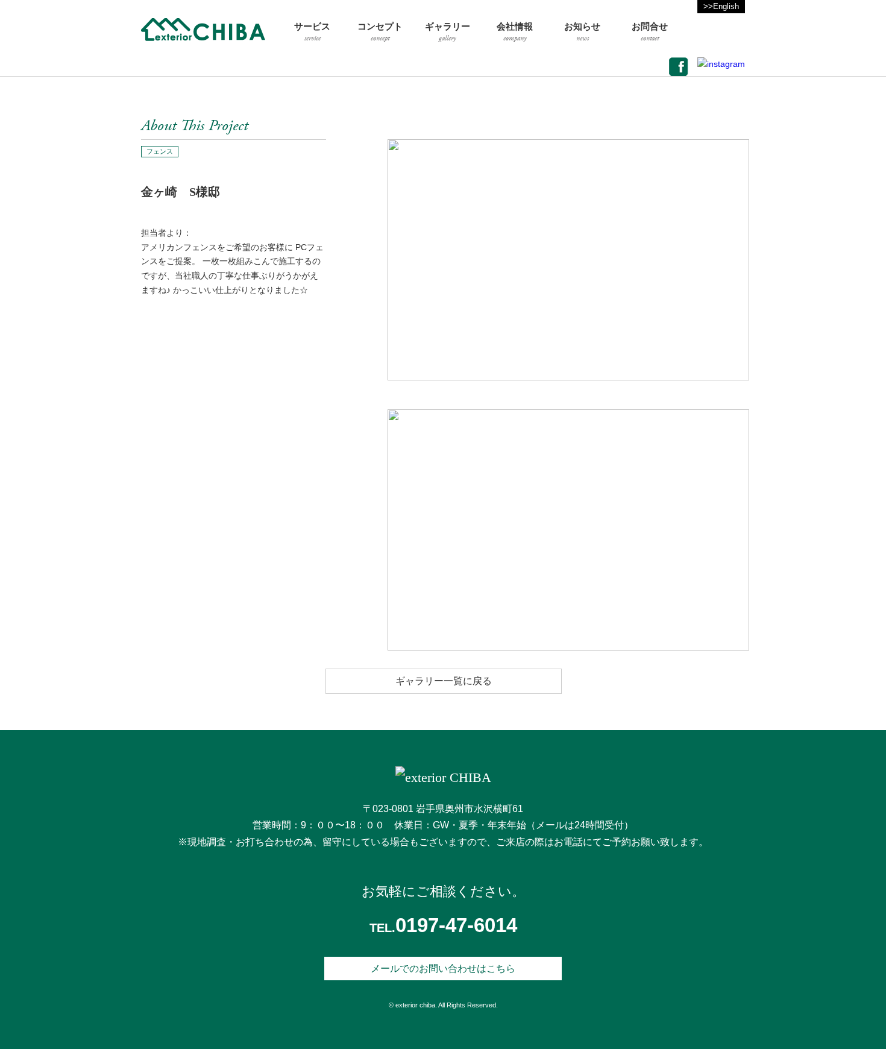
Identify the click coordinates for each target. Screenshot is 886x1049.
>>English (721, 6)
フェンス (159, 151)
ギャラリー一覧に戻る (443, 681)
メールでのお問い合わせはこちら (443, 968)
